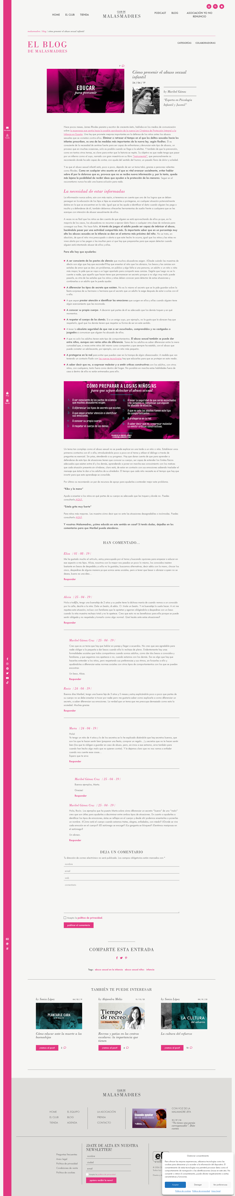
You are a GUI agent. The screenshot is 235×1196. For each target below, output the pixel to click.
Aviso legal (215, 1191)
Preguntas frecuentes (66, 1154)
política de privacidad (106, 1174)
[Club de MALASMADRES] (121, 16)
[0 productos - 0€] (221, 6)
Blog (174, 13)
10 (187, 1048)
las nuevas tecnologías (110, 358)
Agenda (72, 1122)
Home (56, 14)
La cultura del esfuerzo (176, 1033)
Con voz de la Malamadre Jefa (181, 1110)
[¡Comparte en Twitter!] (121, 958)
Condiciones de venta (67, 1168)
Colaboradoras (205, 42)
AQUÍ (79, 517)
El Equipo (73, 1111)
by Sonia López (45, 999)
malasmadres (34, 31)
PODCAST (160, 13)
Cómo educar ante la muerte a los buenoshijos (59, 1035)
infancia (150, 969)
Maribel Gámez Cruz (81, 640)
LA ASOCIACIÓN (106, 1111)
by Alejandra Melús (110, 999)
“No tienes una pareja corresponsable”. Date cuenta (183, 1125)
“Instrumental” (140, 156)
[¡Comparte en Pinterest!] (126, 958)
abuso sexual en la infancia (109, 969)
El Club (70, 14)
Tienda (84, 14)
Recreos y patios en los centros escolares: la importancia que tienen (118, 1037)
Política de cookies (183, 1191)
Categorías (184, 42)
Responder (70, 579)
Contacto (104, 1122)
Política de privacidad (201, 1191)
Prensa (101, 1117)
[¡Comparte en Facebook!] (117, 958)
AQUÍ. (79, 499)
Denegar (198, 1185)
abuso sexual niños (134, 969)
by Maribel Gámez (175, 91)
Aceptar (175, 1185)
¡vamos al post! (47, 1047)
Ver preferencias (220, 1185)
